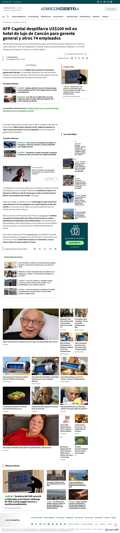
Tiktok (57, 524)
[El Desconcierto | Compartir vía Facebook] (72, 58)
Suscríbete (74, 243)
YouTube (44, 524)
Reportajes (71, 17)
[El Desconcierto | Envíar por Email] (83, 58)
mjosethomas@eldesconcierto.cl (29, 530)
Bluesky (65, 524)
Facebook (32, 524)
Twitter (36, 524)
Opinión (96, 17)
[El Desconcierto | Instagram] (104, 2)
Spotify (53, 524)
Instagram (40, 524)
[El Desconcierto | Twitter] (101, 2)
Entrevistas (84, 17)
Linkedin (49, 524)
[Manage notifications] (115, 524)
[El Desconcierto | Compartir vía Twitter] (75, 58)
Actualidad (32, 17)
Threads (61, 524)
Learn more (50, 179)
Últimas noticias (37, 517)
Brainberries (37, 167)
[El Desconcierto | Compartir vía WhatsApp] (79, 58)
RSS (96, 524)
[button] (111, 9)
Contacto (109, 524)
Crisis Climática (17, 2)
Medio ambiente (18, 17)
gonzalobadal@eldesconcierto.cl (65, 530)
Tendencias (45, 17)
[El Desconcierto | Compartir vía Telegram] (87, 58)
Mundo (105, 17)
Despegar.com (32, 234)
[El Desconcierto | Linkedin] (111, 2)
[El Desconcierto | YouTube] (108, 2)
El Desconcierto (7, 22)
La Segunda (43, 216)
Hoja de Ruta (58, 17)
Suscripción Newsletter (87, 524)
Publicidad (102, 524)
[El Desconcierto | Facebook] (98, 2)
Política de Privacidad (73, 524)
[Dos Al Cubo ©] (112, 531)
